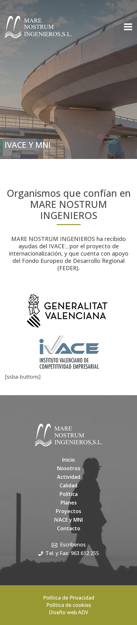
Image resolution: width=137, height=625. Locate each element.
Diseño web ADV (68, 612)
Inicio (68, 459)
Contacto (68, 528)
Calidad (68, 485)
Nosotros (68, 468)
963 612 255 (85, 553)
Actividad (68, 476)
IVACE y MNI (68, 519)
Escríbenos (73, 544)
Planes (69, 502)
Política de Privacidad (68, 597)
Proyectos (68, 511)
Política (69, 494)
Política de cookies (68, 604)
